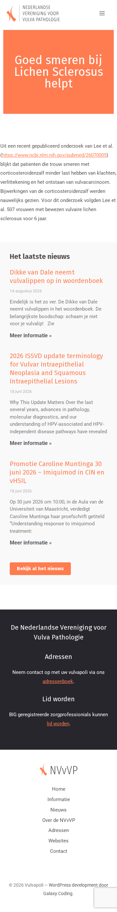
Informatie (58, 799)
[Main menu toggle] (102, 13)
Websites (58, 841)
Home (58, 789)
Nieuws (58, 810)
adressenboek (58, 681)
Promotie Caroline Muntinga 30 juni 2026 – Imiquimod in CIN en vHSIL (57, 472)
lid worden (58, 724)
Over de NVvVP (58, 820)
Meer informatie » (31, 335)
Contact (58, 851)
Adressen (58, 830)
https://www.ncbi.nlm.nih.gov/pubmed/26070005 (54, 155)
